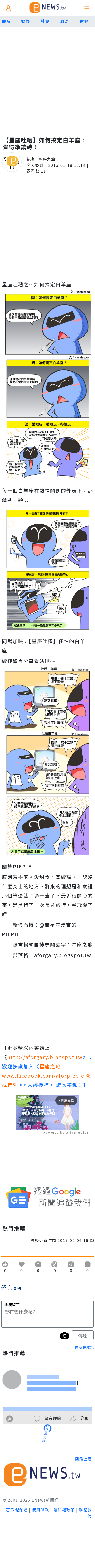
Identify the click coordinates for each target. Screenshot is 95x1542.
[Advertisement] (47, 77)
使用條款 (40, 1510)
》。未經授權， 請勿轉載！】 (46, 1075)
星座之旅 (46, 159)
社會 (45, 21)
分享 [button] (84, 1418)
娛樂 (25, 21)
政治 (64, 21)
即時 (6, 21)
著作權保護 (17, 1510)
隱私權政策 (84, 1347)
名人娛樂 (35, 165)
